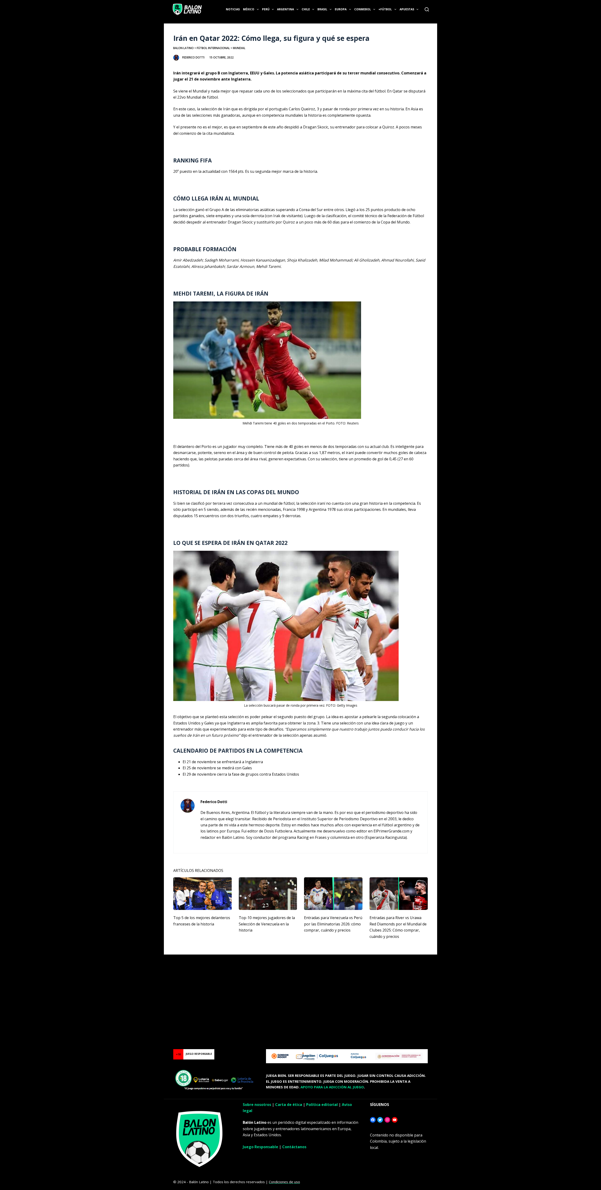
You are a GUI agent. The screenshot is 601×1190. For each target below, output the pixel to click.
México (248, 9)
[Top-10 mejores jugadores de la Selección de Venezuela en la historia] (268, 893)
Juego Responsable (260, 1146)
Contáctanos (294, 1146)
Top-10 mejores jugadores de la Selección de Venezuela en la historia (267, 924)
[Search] (427, 9)
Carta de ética (288, 1104)
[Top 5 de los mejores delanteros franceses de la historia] (202, 893)
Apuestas (407, 9)
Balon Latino (183, 48)
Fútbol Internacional (213, 48)
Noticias (233, 9)
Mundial (239, 48)
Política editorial (322, 1104)
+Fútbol (385, 9)
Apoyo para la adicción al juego (332, 1087)
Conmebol (362, 9)
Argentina (285, 9)
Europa (341, 9)
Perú (266, 9)
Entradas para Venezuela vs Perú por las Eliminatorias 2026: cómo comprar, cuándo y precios (333, 924)
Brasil (322, 9)
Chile (306, 9)
